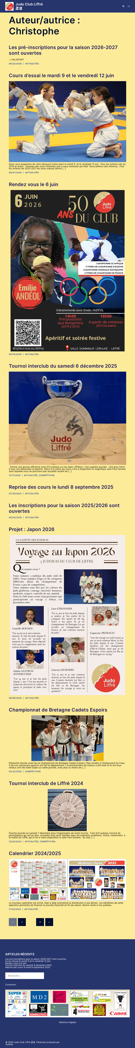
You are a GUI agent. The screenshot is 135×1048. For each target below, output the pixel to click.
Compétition (47, 475)
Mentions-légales (67, 1022)
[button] (123, 6)
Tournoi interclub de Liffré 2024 (46, 783)
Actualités (32, 63)
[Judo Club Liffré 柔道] (9, 6)
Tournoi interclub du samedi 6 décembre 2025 (63, 366)
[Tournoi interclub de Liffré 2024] (67, 810)
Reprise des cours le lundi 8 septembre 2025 (61, 487)
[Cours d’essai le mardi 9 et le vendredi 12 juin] (67, 121)
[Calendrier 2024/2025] (67, 879)
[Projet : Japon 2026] (67, 615)
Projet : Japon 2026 (32, 529)
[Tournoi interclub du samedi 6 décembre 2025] (67, 418)
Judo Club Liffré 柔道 (29, 6)
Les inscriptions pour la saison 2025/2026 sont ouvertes (64, 508)
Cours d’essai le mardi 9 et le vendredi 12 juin (61, 75)
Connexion (10, 984)
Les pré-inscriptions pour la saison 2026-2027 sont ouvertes (63, 50)
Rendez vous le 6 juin (33, 184)
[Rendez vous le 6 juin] (68, 270)
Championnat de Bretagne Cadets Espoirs (58, 710)
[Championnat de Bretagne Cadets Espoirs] (67, 738)
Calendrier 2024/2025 (35, 853)
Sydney (9, 1044)
